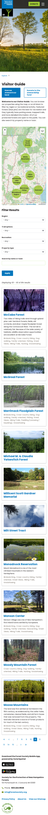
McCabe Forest (14, 315)
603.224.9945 (17, 788)
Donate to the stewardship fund (33, 92)
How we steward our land (10, 92)
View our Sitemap (37, 799)
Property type (8, 248)
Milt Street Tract (15, 530)
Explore (4, 76)
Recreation (6, 237)
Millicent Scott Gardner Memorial (20, 495)
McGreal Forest (14, 377)
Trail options (7, 227)
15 (13, 744)
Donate (34, 4)
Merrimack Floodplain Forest (23, 411)
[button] (17, 180)
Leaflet (21, 204)
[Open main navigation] (43, 4)
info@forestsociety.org (15, 792)
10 (31, 739)
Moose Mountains (16, 705)
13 (4, 744)
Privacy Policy (8, 799)
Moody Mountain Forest (20, 665)
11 (35, 739)
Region (5, 216)
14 (8, 744)
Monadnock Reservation (21, 564)
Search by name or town (12, 259)
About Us (22, 799)
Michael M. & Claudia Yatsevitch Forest (18, 457)
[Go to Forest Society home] (7, 8)
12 (40, 739)
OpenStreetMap (31, 204)
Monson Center (14, 616)
